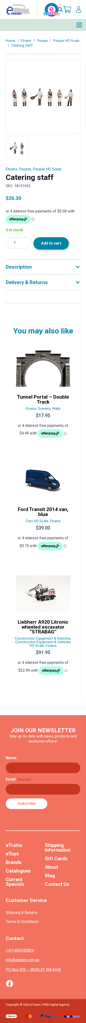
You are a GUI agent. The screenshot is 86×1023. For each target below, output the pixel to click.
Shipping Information (57, 847)
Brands (14, 862)
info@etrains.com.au (22, 960)
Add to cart (51, 243)
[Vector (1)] (9, 983)
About (51, 867)
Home (10, 41)
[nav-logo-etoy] (32, 9)
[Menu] (79, 25)
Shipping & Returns (22, 912)
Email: (18, 779)
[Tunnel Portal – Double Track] (43, 395)
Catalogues (18, 871)
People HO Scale (66, 41)
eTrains (14, 845)
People (42, 41)
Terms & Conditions (22, 921)
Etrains (26, 41)
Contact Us (57, 884)
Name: (11, 758)
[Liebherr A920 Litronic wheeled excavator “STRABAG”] (43, 627)
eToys (12, 854)
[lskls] (78, 9)
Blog (50, 875)
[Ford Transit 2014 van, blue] (43, 508)
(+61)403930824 (20, 950)
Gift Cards (56, 858)
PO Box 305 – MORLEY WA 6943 (33, 969)
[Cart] (67, 9)
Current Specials (15, 882)
